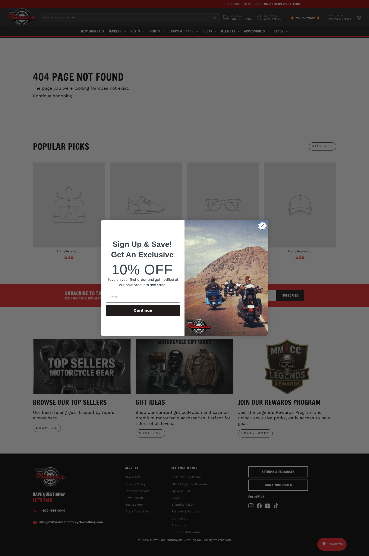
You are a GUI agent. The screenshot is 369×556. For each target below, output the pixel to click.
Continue (143, 310)
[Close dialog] (262, 226)
